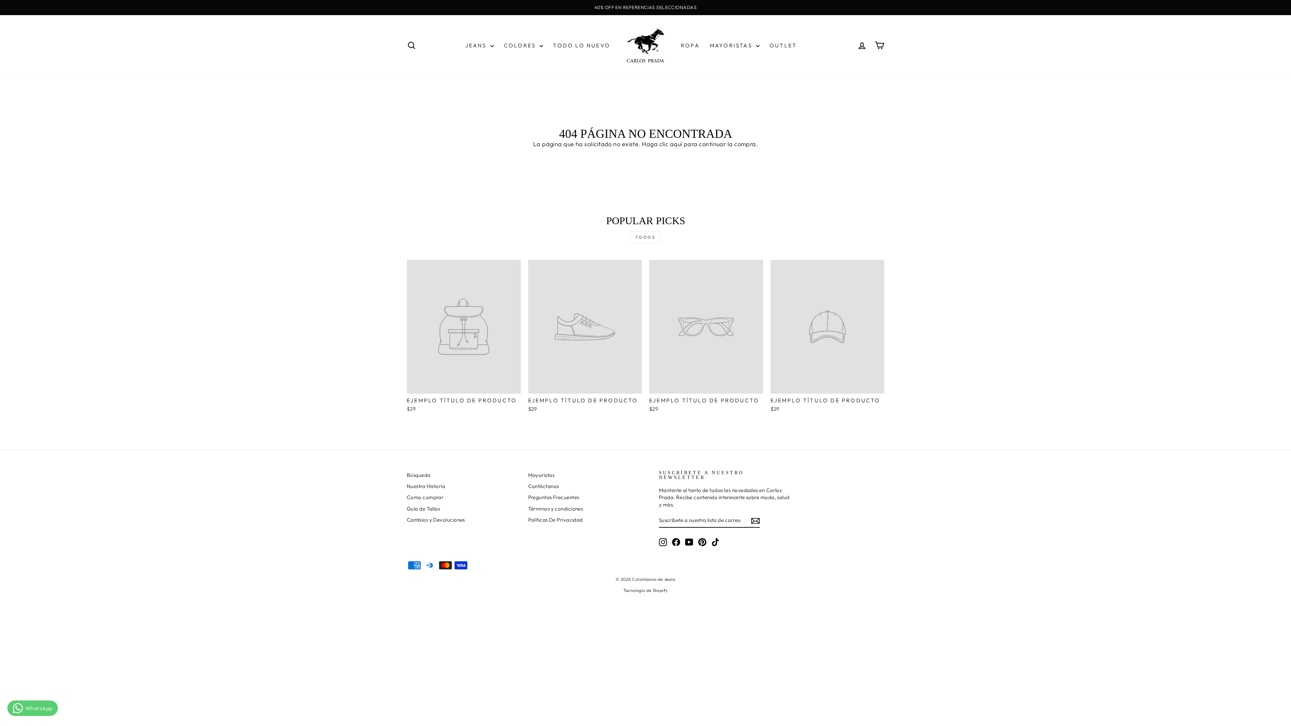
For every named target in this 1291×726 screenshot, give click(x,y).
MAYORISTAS (732, 45)
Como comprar (425, 497)
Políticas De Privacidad (555, 520)
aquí (676, 144)
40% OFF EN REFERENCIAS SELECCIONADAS (645, 7)
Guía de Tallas (423, 509)
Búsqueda (419, 475)
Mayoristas (541, 475)
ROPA (690, 45)
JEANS (477, 45)
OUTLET (783, 45)
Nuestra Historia (426, 486)
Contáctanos (543, 486)
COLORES (521, 45)
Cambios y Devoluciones (436, 520)
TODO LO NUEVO (581, 45)
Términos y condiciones (555, 509)
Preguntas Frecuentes (553, 497)
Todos (645, 237)
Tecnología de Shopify (645, 590)
